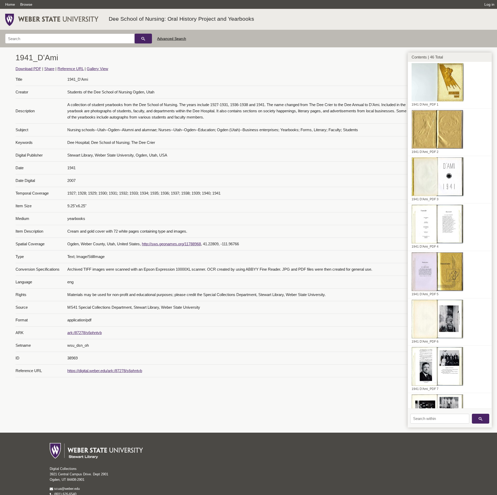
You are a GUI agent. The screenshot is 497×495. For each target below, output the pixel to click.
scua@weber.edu (66, 489)
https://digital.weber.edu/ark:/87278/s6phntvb (104, 370)
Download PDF (28, 69)
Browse (26, 4)
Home (10, 4)
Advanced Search (171, 38)
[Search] (143, 38)
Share (49, 69)
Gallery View (97, 69)
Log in (489, 4)
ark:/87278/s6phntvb (84, 332)
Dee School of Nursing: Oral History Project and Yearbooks (181, 19)
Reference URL (70, 69)
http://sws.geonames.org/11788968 (171, 244)
